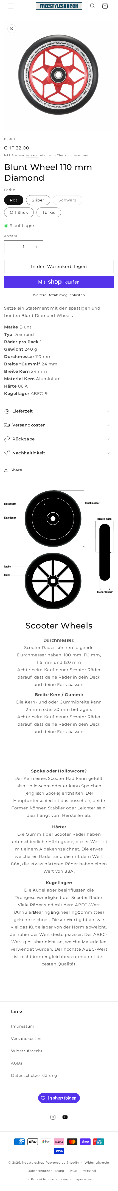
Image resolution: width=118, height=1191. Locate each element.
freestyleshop (33, 1162)
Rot (14, 200)
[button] (11, 6)
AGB (73, 1171)
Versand (32, 155)
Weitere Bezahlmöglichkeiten (59, 295)
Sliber (38, 200)
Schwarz (70, 201)
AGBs (16, 1063)
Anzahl (10, 236)
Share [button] (16, 470)
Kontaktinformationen (49, 1179)
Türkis (48, 212)
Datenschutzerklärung (34, 1075)
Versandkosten (26, 1038)
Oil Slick (19, 212)
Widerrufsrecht (27, 1050)
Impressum (22, 1026)
